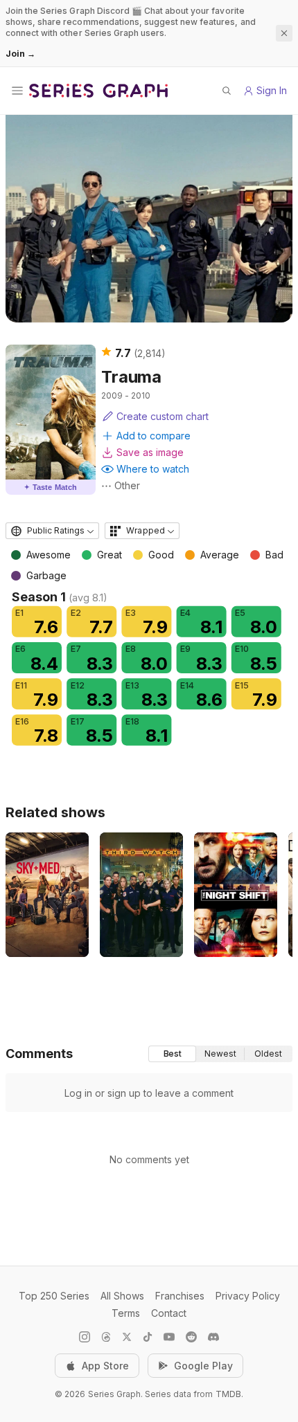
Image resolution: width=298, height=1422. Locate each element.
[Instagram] (84, 1336)
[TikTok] (147, 1337)
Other (127, 485)
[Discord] (213, 1336)
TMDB (228, 1394)
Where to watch (152, 469)
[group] (220, 1054)
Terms (126, 1313)
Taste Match (50, 487)
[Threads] (106, 1337)
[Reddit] (191, 1336)
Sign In (271, 90)
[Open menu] (17, 90)
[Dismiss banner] (284, 33)
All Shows (122, 1296)
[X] (127, 1337)
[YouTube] (169, 1336)
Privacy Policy (248, 1296)
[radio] (172, 1054)
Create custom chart (162, 416)
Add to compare (153, 435)
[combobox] (52, 530)
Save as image (150, 452)
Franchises (179, 1296)
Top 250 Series (54, 1296)
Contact (168, 1313)
